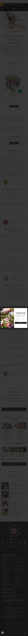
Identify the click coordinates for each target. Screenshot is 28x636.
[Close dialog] (26, 308)
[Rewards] (2, 633)
